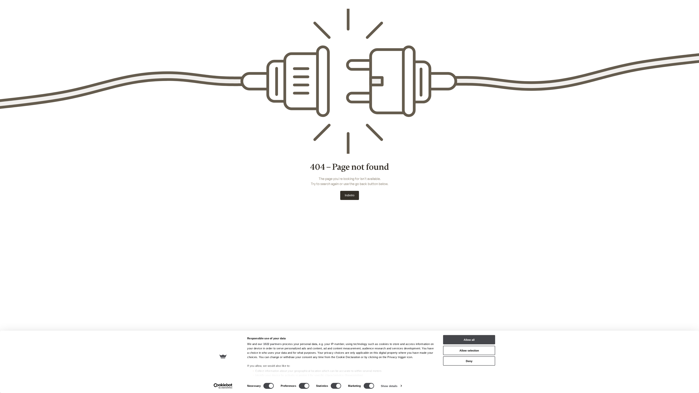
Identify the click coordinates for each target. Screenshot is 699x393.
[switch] (304, 386)
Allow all (469, 339)
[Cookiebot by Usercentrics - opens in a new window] (223, 386)
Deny (469, 361)
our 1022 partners (270, 344)
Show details (389, 385)
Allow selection (469, 350)
